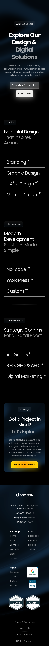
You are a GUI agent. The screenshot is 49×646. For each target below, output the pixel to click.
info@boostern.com (24, 517)
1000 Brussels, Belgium (27, 507)
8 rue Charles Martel (21, 505)
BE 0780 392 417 (24, 522)
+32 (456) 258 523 (24, 513)
